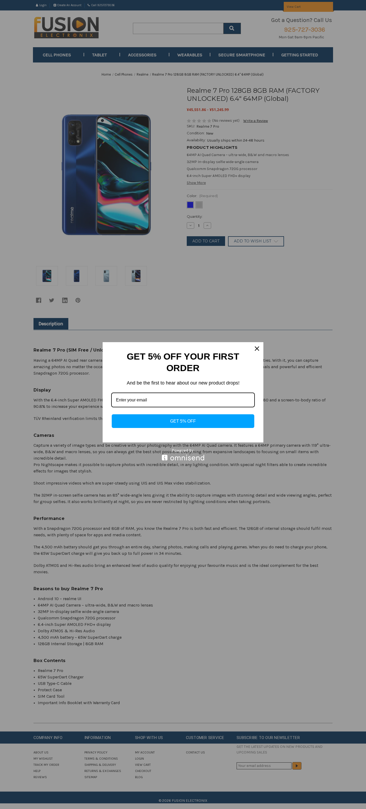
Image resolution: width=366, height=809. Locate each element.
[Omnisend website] (183, 454)
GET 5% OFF (183, 421)
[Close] (257, 348)
